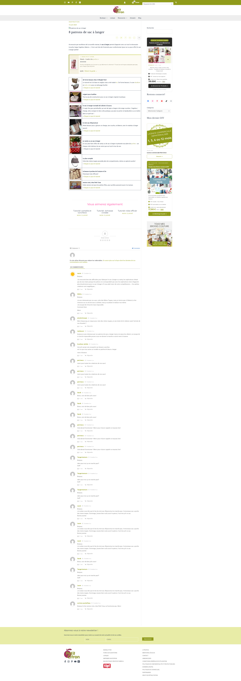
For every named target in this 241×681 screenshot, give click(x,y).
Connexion (136, 248)
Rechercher (150, 28)
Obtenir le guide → (90, 71)
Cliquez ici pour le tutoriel (92, 88)
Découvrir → (159, 156)
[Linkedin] (129, 37)
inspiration (74, 22)
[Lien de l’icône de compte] (125, 2)
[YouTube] (68, 2)
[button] (176, 2)
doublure (137, 82)
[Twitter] (121, 37)
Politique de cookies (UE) (150, 669)
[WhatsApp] (134, 37)
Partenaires (146, 672)
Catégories (150, 108)
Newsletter (107, 650)
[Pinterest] (72, 2)
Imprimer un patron (110, 658)
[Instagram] (65, 2)
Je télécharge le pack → (159, 214)
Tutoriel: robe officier (127, 211)
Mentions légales (148, 653)
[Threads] (80, 2)
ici (117, 82)
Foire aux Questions (110, 653)
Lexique (106, 655)
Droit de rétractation (150, 675)
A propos (145, 650)
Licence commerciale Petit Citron (157, 152)
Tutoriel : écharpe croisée (105, 212)
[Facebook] (76, 2)
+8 (168, 59)
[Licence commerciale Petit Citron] (159, 136)
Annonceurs (146, 658)
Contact (145, 655)
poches (95, 59)
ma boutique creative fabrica (113, 661)
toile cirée (88, 85)
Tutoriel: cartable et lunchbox (82, 212)
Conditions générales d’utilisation (154, 661)
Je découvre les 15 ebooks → (159, 86)
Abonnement (148, 639)
